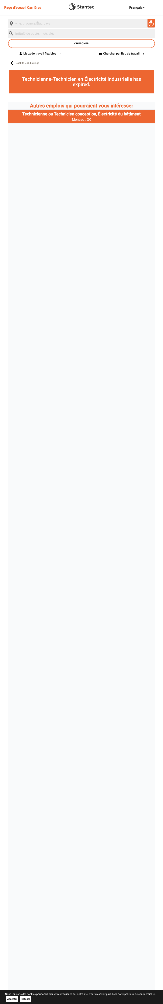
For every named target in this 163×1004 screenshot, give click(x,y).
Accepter (12, 998)
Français (135, 7)
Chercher (81, 43)
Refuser (25, 998)
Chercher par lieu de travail (121, 53)
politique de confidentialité (139, 994)
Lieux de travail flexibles (39, 53)
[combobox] (81, 23)
